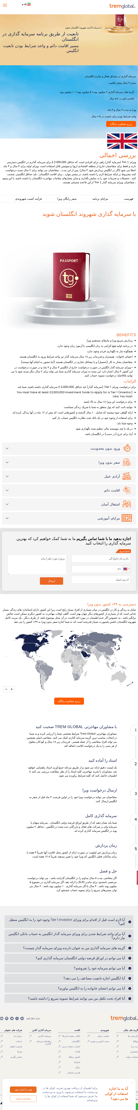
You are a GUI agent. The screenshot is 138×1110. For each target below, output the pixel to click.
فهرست (128, 198)
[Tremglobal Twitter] (11, 1018)
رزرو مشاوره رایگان (121, 123)
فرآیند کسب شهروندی (28, 198)
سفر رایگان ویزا (67, 198)
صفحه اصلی (125, 27)
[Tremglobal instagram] (6, 1018)
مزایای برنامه (100, 198)
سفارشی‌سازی (23, 1098)
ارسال (51, 581)
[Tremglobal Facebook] (17, 1018)
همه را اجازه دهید (23, 1089)
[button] (126, 569)
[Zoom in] (11, 689)
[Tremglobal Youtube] (1, 1018)
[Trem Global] (124, 1018)
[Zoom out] (6, 689)
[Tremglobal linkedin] (22, 1018)
